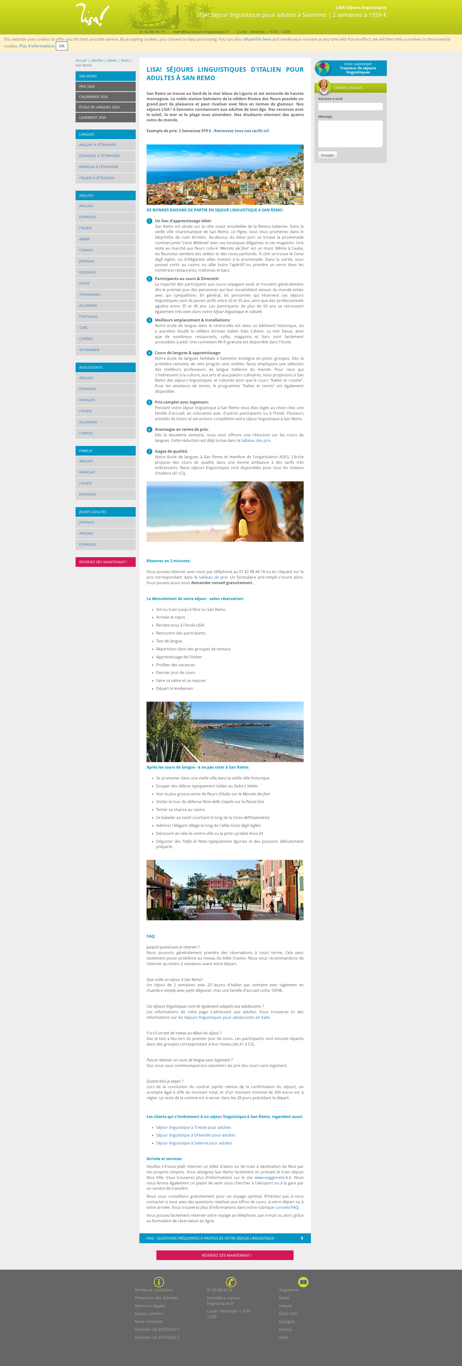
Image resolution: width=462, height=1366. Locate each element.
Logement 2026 (92, 117)
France (285, 1329)
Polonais (87, 272)
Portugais (88, 316)
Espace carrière (149, 1313)
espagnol (87, 494)
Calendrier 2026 (93, 96)
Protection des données (156, 1298)
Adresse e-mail (330, 98)
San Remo (88, 76)
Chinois (86, 250)
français (87, 472)
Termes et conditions (154, 1290)
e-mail (270, 1215)
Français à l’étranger (98, 166)
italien (85, 483)
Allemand (88, 305)
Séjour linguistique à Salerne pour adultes (194, 1143)
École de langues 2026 (99, 107)
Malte (284, 1298)
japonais (87, 522)
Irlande (285, 1305)
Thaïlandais (90, 294)
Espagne (287, 1321)
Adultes (97, 60)
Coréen (86, 338)
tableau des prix (255, 440)
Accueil (81, 60)
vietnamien (89, 349)
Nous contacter (149, 1321)
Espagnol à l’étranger (99, 155)
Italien (112, 60)
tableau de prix (213, 577)
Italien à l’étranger (97, 178)
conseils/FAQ (286, 1207)
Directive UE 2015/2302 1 (157, 1329)
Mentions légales (150, 1305)
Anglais (86, 205)
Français (87, 400)
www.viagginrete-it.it (273, 1177)
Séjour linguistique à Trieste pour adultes (193, 1127)
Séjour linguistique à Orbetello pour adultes (196, 1135)
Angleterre (288, 1290)
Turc (83, 327)
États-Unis (288, 1313)
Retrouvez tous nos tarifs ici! (241, 130)
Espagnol (87, 217)
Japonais (87, 261)
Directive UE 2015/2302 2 (157, 1337)
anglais (86, 533)
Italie (125, 60)
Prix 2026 (87, 86)
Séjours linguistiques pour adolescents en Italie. (227, 1017)
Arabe (84, 239)
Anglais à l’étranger (97, 144)
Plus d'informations (37, 46)
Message (325, 116)
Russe (84, 283)
